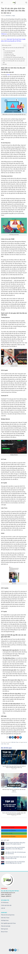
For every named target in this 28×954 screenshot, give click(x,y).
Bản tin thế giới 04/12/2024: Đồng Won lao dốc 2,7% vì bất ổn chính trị (15, 843)
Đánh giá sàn (4, 928)
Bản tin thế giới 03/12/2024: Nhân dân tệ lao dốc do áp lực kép (15, 857)
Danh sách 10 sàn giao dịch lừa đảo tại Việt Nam (14, 59)
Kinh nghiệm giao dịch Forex (8, 923)
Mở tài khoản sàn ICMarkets (8, 830)
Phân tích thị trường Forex (7, 914)
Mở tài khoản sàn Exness (7, 827)
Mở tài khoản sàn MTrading (8, 836)
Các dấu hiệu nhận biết (10, 50)
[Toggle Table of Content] (23, 45)
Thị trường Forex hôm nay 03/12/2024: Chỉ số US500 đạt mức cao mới (15, 862)
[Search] (26, 2)
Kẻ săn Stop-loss (8, 52)
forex (5, 743)
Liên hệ (3, 908)
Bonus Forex (4, 931)
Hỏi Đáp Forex (5, 920)
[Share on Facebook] (10, 737)
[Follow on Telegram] (18, 950)
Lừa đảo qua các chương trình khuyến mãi (14, 57)
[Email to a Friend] (15, 737)
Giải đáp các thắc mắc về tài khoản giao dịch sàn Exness (15, 853)
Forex (8, 74)
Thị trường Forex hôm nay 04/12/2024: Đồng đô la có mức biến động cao (15, 848)
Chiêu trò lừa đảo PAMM (10, 55)
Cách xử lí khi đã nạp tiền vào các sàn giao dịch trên (14, 61)
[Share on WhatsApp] (7, 737)
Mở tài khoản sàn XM (6, 833)
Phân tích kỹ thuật (5, 926)
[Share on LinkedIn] (20, 737)
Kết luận (5, 64)
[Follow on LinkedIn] (15, 950)
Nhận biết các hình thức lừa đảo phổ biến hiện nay (13, 48)
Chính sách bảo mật (6, 905)
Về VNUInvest (4, 902)
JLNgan (13, 15)
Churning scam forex (9, 54)
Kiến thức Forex (15, 742)
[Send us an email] (12, 950)
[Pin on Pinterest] (18, 737)
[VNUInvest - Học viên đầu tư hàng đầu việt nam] (14, 2)
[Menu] (2, 2)
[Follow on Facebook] (10, 950)
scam (8, 743)
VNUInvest (4, 34)
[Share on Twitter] (12, 737)
